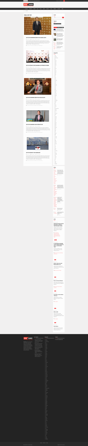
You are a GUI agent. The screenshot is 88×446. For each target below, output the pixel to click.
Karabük (56, 109)
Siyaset (34, 8)
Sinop (46, 422)
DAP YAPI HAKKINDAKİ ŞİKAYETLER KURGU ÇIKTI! (36, 37)
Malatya (46, 403)
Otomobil (59, 8)
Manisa (46, 404)
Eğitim (44, 8)
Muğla (55, 130)
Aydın (55, 67)
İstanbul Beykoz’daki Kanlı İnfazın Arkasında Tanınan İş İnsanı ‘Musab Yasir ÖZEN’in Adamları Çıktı (59, 30)
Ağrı (45, 342)
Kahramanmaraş (57, 108)
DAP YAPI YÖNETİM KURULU (40, 45)
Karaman (56, 110)
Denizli (55, 83)
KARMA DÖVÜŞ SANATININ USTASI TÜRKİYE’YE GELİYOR (60, 213)
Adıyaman (56, 56)
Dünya (40, 8)
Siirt (45, 421)
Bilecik (55, 73)
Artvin (46, 349)
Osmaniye (56, 136)
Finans (51, 8)
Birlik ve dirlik (56, 311)
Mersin (55, 129)
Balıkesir (56, 68)
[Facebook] (56, 0)
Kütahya (55, 122)
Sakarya (55, 141)
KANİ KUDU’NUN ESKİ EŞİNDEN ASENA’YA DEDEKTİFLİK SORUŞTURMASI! (38, 348)
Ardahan (46, 348)
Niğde (55, 134)
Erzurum (56, 94)
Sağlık (62, 8)
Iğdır (55, 103)
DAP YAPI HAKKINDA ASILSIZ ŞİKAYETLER (34, 124)
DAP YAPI (28, 45)
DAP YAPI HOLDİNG (31, 45)
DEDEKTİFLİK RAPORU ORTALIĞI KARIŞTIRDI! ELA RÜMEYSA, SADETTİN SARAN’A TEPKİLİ (59, 224)
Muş (45, 409)
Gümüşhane (56, 100)
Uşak (46, 434)
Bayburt (46, 354)
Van (45, 435)
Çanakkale (56, 80)
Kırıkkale (56, 116)
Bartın (55, 69)
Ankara (55, 62)
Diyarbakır (46, 366)
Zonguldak (56, 163)
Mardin (55, 128)
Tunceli (55, 157)
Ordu (55, 135)
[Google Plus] (61, 0)
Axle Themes (63, 444)
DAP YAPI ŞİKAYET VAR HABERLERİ (33, 152)
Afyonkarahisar (47, 341)
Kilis (45, 394)
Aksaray (55, 60)
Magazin (55, 8)
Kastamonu (46, 392)
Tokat (55, 155)
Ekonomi (48, 8)
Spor (37, 8)
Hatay (55, 102)
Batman (55, 70)
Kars (45, 391)
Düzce (55, 87)
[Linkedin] (62, 0)
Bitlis (55, 75)
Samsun (55, 142)
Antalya (55, 63)
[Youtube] (60, 0)
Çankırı (55, 81)
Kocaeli (55, 120)
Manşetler (30, 8)
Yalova (55, 161)
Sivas (55, 147)
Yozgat (55, 162)
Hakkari (55, 101)
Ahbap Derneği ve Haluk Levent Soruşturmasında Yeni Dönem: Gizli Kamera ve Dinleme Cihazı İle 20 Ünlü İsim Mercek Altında (60, 172)
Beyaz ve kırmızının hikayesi (58, 280)
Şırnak (55, 149)
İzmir (55, 107)
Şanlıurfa (56, 143)
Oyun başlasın (56, 326)
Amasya (55, 61)
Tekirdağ (46, 429)
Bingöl (55, 74)
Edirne (55, 88)
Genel (46, 378)
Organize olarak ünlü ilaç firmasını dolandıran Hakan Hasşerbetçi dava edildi (60, 43)
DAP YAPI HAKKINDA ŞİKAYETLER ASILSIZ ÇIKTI (35, 97)
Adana (55, 55)
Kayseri (55, 114)
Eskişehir (56, 95)
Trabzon (55, 156)
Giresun (46, 379)
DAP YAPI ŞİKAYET (35, 45)
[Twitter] (57, 0)
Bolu (55, 76)
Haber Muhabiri (32, 39)
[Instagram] (59, 0)
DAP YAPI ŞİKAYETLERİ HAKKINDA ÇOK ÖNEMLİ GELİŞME (37, 65)
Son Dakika (26, 8)
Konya (55, 121)
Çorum (55, 82)
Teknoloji (56, 154)
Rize (45, 416)
